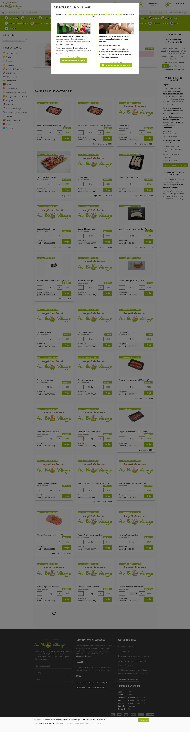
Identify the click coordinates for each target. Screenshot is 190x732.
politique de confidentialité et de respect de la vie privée (80, 723)
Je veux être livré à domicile (117, 65)
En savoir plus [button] (74, 57)
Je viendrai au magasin (75, 60)
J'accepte (143, 720)
